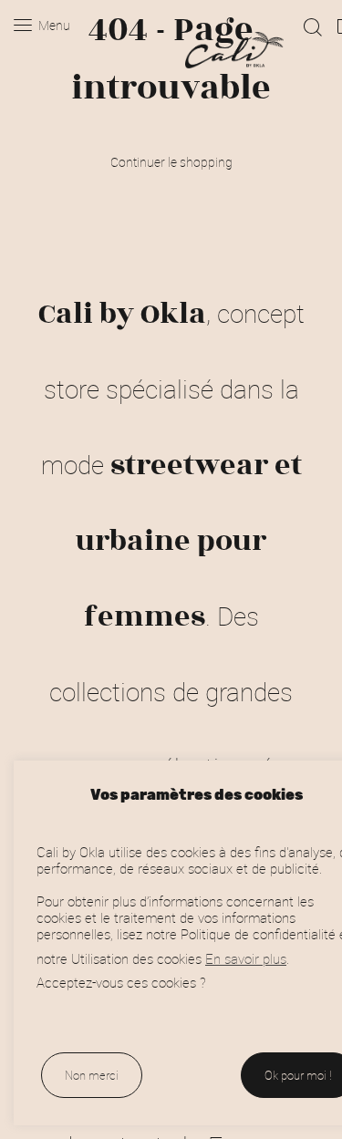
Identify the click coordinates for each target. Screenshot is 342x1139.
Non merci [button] (92, 1075)
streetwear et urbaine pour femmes (189, 541)
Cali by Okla (122, 313)
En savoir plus (245, 959)
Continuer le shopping (171, 162)
